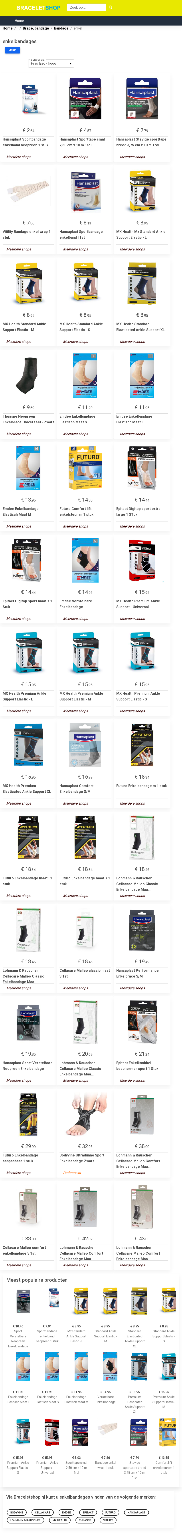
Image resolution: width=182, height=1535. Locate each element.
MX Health (60, 1520)
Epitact (88, 1512)
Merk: (12, 50)
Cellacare (42, 1512)
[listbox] (51, 63)
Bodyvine (16, 1512)
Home (19, 21)
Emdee (66, 1512)
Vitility (108, 1520)
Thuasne (85, 1520)
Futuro (110, 1512)
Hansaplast (136, 1512)
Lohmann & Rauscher (25, 1520)
